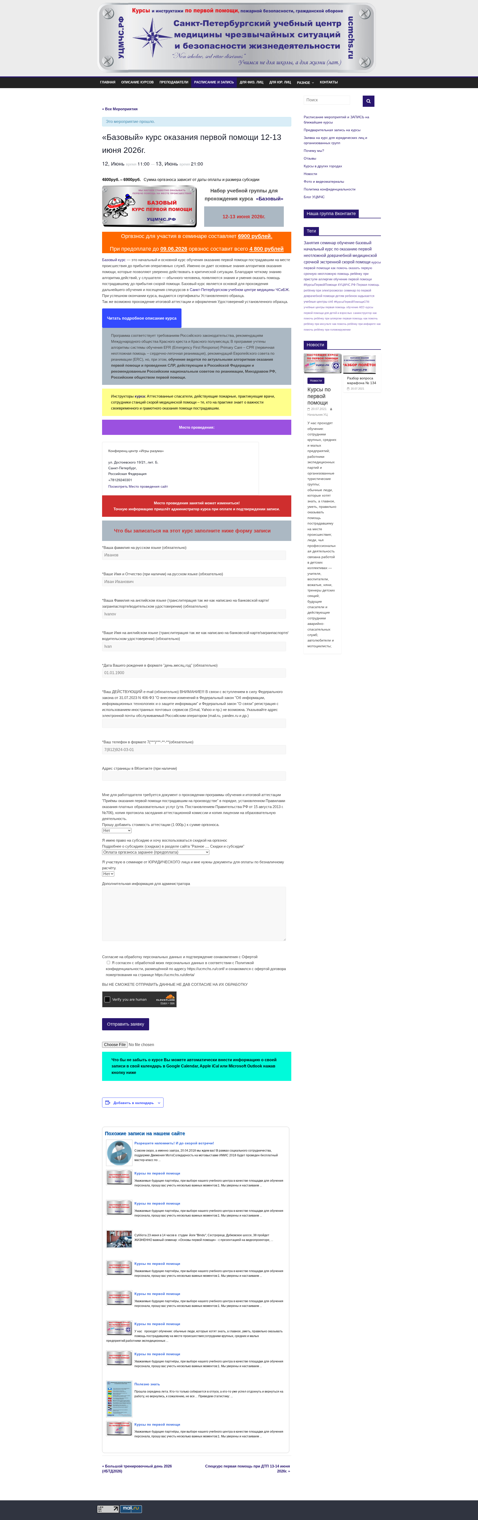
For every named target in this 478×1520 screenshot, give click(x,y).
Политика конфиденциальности (330, 189)
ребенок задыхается (359, 295)
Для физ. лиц (251, 82)
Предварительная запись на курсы (332, 130)
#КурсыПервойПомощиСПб (351, 301)
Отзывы (310, 158)
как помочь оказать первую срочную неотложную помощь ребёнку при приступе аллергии (338, 273)
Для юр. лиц (280, 82)
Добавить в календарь (134, 1102)
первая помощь (352, 318)
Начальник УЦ (317, 414)
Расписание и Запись (214, 82)
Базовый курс (114, 260)
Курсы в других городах (323, 166)
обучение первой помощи (352, 279)
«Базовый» (269, 198)
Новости (310, 174)
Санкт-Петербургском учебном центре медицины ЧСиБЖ (239, 290)
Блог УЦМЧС (314, 197)
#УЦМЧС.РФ (347, 284)
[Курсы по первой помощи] (322, 356)
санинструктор (362, 312)
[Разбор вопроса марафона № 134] (359, 356)
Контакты (329, 82)
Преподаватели (174, 82)
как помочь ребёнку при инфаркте (354, 323)
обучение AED (355, 307)
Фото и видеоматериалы (324, 181)
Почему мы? (314, 151)
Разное (303, 83)
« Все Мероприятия (120, 109)
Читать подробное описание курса (142, 318)
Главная (107, 82)
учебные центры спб (318, 301)
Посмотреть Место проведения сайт (138, 486)
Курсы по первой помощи (319, 396)
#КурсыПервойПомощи (320, 285)
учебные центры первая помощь (324, 307)
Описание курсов (137, 82)
